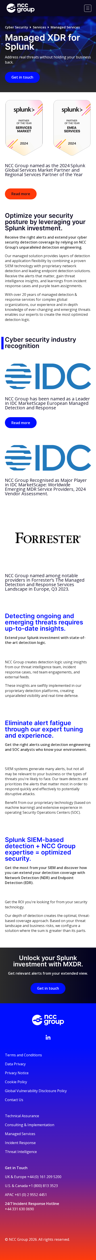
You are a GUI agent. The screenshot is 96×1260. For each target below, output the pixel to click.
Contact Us (14, 1099)
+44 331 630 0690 (19, 1209)
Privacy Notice (17, 1072)
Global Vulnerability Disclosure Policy (36, 1090)
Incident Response (20, 1142)
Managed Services (65, 27)
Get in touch (22, 77)
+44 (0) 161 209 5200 (44, 1176)
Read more (20, 193)
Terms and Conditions (23, 1055)
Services (39, 27)
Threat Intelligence (21, 1151)
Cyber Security (16, 27)
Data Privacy (15, 1063)
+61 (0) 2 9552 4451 (31, 1194)
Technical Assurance (22, 1115)
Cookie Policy (16, 1081)
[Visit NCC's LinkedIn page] (48, 1037)
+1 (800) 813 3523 (43, 1185)
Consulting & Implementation (29, 1124)
